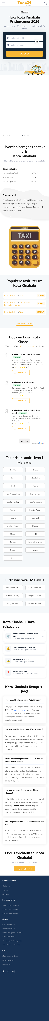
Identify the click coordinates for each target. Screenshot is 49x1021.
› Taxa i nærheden (8, 925)
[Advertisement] (24, 103)
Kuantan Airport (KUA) (14, 596)
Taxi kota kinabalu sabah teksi (26, 354)
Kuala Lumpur (35, 494)
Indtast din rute (20, 710)
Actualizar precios (24, 323)
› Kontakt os (6, 964)
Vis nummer (21, 373)
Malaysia (24, 12)
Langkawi (35, 518)
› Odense (5, 894)
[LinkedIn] (13, 971)
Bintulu (35, 470)
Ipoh (13, 478)
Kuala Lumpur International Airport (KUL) (14, 502)
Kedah (13, 486)
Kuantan (13, 510)
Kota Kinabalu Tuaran (14, 312)
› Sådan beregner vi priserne (12, 933)
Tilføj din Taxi (24, 869)
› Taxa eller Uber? (8, 937)
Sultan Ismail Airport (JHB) (36, 604)
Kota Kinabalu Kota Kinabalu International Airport (17, 303)
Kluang (35, 486)
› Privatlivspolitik (8, 960)
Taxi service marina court (24, 382)
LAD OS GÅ (24, 54)
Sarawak (13, 550)
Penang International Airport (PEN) (36, 542)
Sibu (12, 558)
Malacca (35, 526)
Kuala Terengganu (35, 502)
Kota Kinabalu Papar (14, 295)
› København (7, 886)
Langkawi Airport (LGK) (36, 596)
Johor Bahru (35, 478)
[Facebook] (8, 971)
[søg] (45, 3)
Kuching (13, 518)
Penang (13, 542)
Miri (35, 534)
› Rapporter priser (8, 929)
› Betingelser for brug (10, 956)
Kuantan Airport (35, 510)
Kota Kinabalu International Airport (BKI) (14, 494)
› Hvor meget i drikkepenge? (12, 941)
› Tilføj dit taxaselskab (10, 909)
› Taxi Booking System (10, 913)
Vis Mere (24, 441)
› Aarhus (5, 890)
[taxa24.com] (24, 3)
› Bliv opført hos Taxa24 (10, 905)
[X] (3, 971)
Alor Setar (13, 470)
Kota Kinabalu (27, 346)
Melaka (12, 534)
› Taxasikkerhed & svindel (11, 945)
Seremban (35, 550)
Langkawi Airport (13, 526)
